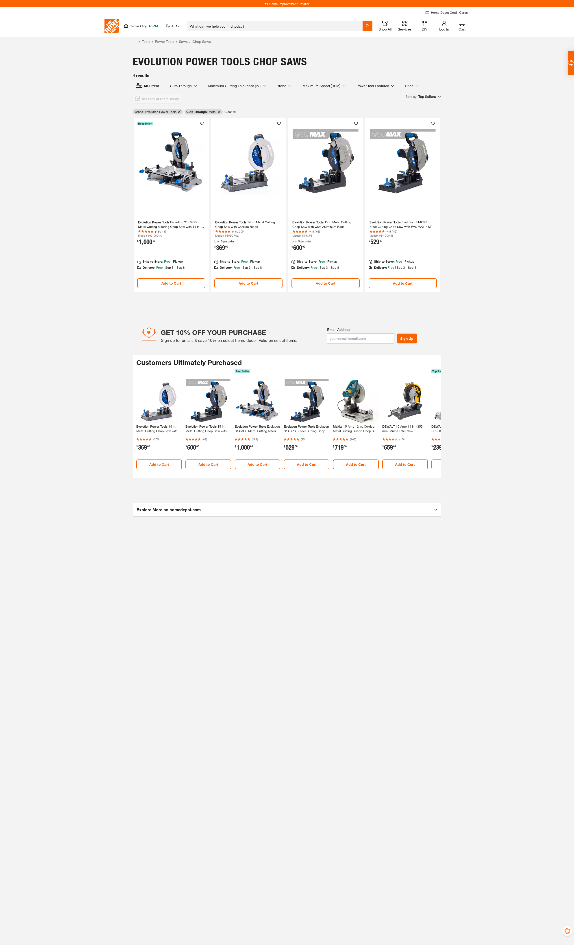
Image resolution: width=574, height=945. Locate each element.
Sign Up (406, 338)
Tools (146, 41)
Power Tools (164, 41)
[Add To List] (201, 123)
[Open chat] (571, 63)
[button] (423, 96)
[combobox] (274, 26)
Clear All (230, 112)
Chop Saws (201, 41)
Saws (183, 41)
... (135, 42)
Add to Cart (171, 283)
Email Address (338, 329)
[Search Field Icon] (367, 26)
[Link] (171, 205)
